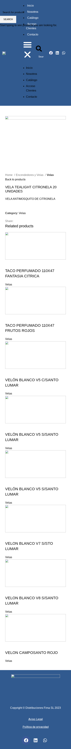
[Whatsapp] (45, 740)
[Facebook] (26, 740)
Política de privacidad (36, 727)
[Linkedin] (35, 740)
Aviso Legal (35, 719)
